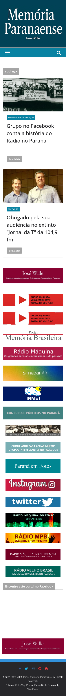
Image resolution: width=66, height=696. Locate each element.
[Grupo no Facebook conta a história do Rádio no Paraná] (33, 94)
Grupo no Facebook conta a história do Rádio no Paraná (30, 133)
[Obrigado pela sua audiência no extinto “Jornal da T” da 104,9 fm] (33, 186)
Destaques (13, 209)
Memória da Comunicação (21, 117)
